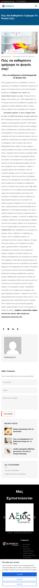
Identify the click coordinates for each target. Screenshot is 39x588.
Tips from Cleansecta (12, 470)
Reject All (19, 584)
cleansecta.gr (7, 56)
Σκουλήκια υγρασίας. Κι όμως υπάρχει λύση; (19, 113)
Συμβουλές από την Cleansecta (24, 56)
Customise (19, 579)
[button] (4, 517)
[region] (19, 573)
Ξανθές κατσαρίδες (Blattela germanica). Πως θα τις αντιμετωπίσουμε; (23, 451)
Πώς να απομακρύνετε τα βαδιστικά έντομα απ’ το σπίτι (23, 441)
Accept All (19, 574)
